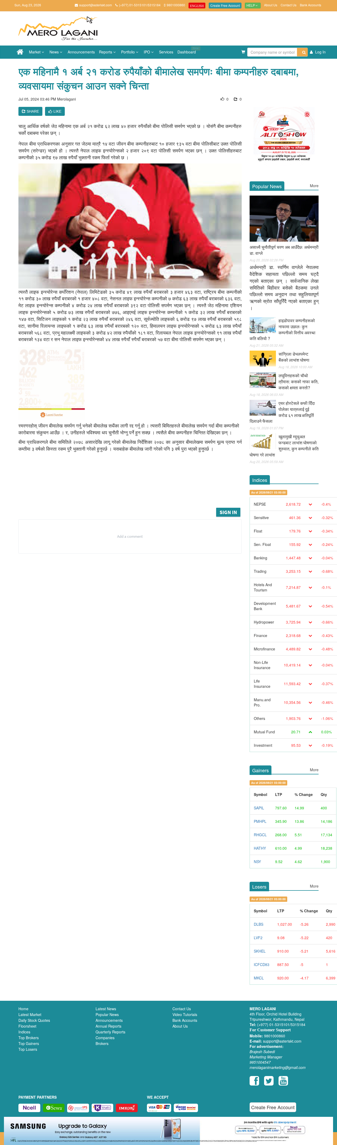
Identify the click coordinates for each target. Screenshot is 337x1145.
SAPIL (259, 807)
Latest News (106, 1008)
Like (57, 111)
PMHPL (260, 821)
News (54, 51)
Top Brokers (28, 1037)
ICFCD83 (261, 964)
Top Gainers (28, 1043)
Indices (24, 1031)
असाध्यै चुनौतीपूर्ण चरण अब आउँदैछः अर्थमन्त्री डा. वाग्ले (284, 250)
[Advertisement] (134, 492)
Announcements (81, 51)
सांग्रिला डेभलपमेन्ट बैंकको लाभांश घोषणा (294, 357)
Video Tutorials (184, 1014)
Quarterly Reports (110, 1031)
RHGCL (260, 834)
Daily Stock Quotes (34, 1020)
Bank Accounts (310, 5)
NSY (257, 861)
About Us (270, 5)
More (314, 185)
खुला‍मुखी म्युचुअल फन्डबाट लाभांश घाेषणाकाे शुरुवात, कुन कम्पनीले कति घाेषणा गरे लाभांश (284, 446)
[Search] (302, 52)
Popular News (107, 1014)
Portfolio (128, 51)
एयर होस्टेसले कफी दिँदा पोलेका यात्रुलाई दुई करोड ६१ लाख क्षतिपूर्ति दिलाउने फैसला (282, 412)
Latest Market (29, 1014)
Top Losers (27, 1049)
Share (32, 111)
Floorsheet (27, 1026)
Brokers (102, 1043)
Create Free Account (225, 5)
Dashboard (187, 50)
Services (166, 51)
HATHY (260, 848)
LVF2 (258, 937)
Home (23, 1008)
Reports (106, 51)
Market (35, 51)
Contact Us (288, 5)
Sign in (228, 512)
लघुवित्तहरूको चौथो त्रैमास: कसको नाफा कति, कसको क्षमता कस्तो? (299, 381)
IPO (147, 51)
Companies (105, 1037)
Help (251, 5)
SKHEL (260, 951)
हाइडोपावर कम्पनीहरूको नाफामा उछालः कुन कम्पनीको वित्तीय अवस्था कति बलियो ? (282, 329)
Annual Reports (108, 1026)
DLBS (258, 924)
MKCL (259, 977)
